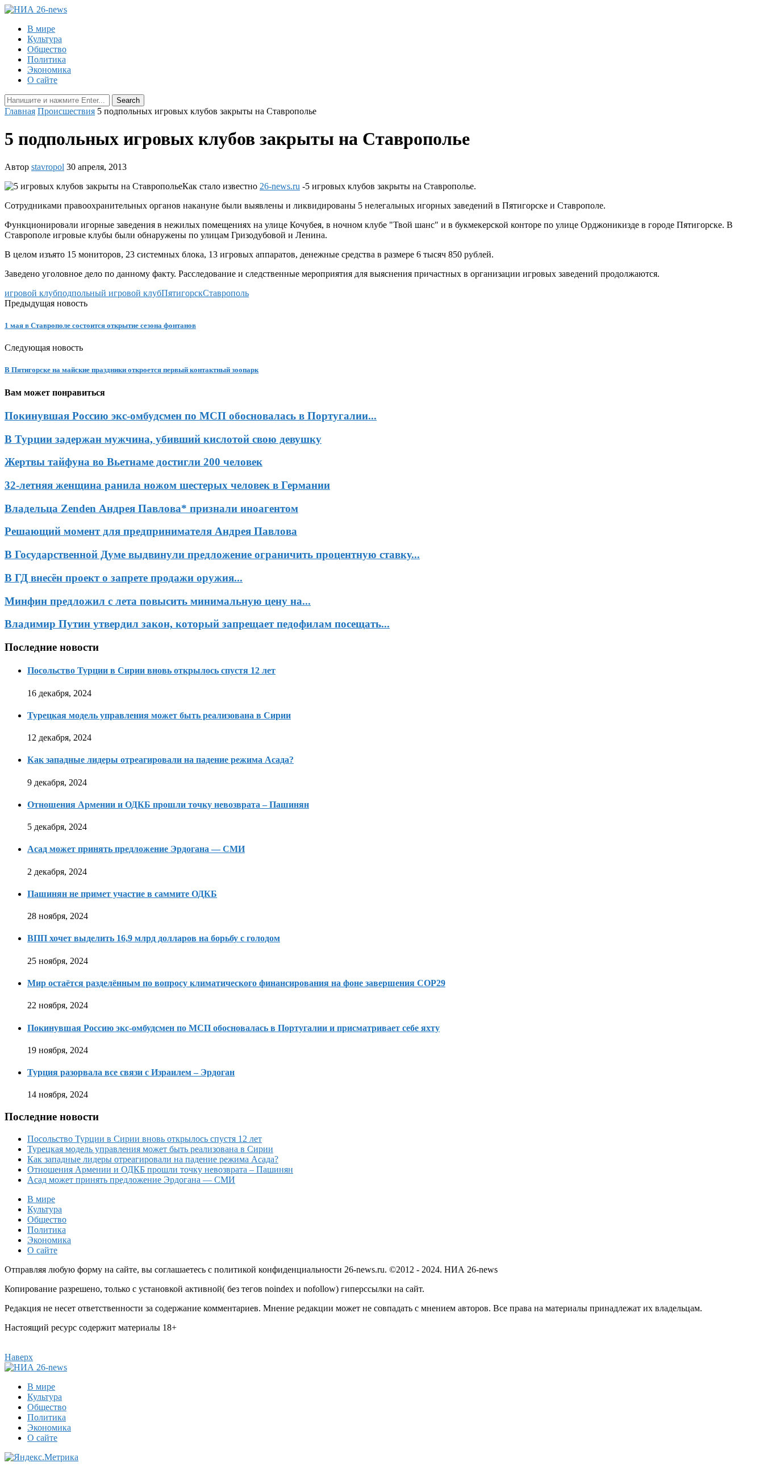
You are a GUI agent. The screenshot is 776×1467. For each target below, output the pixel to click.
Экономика (49, 69)
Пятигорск (182, 293)
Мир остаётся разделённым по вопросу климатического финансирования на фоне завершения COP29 (236, 983)
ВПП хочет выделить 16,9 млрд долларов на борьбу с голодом (153, 938)
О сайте (42, 80)
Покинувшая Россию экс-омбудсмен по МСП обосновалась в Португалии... (191, 416)
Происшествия (66, 111)
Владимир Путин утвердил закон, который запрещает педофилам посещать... (197, 624)
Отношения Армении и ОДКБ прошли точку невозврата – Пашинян (168, 804)
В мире (41, 29)
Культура (44, 39)
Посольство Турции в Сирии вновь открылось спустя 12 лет (151, 670)
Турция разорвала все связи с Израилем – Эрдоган (131, 1072)
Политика (46, 59)
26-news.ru (280, 186)
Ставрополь (226, 293)
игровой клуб (31, 293)
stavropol (47, 167)
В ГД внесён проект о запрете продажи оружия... (124, 578)
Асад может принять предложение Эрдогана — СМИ (136, 849)
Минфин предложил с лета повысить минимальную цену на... (158, 601)
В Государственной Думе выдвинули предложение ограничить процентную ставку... (212, 554)
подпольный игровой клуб (109, 293)
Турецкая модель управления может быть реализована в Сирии (159, 715)
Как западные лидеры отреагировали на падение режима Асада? (160, 759)
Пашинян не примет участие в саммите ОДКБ (122, 894)
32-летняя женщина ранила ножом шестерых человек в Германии (167, 485)
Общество (46, 49)
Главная (20, 111)
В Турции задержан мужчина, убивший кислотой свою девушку (163, 439)
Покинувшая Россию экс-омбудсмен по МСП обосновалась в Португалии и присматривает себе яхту (233, 1028)
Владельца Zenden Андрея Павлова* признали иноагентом (151, 508)
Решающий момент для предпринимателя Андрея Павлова (151, 531)
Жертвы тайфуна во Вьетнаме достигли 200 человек (133, 462)
